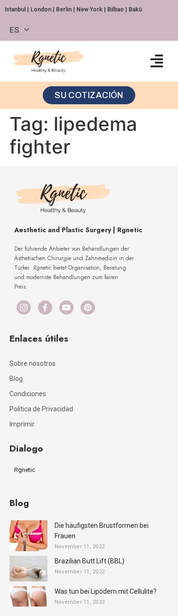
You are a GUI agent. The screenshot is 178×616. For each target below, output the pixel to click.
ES (14, 30)
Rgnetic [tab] (24, 469)
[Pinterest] (88, 307)
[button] (156, 61)
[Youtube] (66, 307)
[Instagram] (24, 307)
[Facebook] (45, 307)
